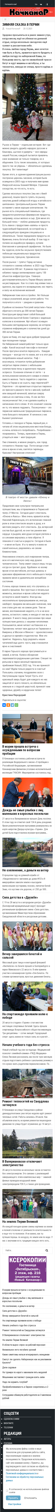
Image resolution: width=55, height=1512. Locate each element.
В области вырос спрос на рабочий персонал (23, 1344)
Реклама (8, 1443)
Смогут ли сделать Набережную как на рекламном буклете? (26, 1361)
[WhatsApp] (16, 705)
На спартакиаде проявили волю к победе (25, 1015)
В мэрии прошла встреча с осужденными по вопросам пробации (21, 750)
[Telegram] (12, 705)
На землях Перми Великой (20, 1221)
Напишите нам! (11, 4)
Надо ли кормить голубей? (15, 1382)
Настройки (14, 1504)
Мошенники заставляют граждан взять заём (23, 1377)
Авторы (7, 1439)
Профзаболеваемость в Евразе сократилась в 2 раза (25, 1388)
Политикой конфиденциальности (21, 1473)
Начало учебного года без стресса (25, 1045)
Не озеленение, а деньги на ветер (25, 870)
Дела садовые (9, 1367)
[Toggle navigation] (5, 19)
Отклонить (30, 1497)
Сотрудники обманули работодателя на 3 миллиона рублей (26, 1397)
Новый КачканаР (13, 28)
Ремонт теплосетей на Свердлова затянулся (25, 1103)
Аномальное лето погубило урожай (19, 1349)
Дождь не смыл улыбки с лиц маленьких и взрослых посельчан (25, 812)
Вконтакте (8, 1423)
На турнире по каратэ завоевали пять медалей (24, 1372)
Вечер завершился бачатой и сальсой (22, 955)
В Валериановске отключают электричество (22, 1163)
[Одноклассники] (8, 705)
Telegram (8, 1427)
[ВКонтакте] (4, 705)
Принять (13, 1497)
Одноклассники (11, 1419)
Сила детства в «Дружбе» (20, 897)
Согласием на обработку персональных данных (25, 1479)
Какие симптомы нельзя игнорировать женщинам (25, 1354)
